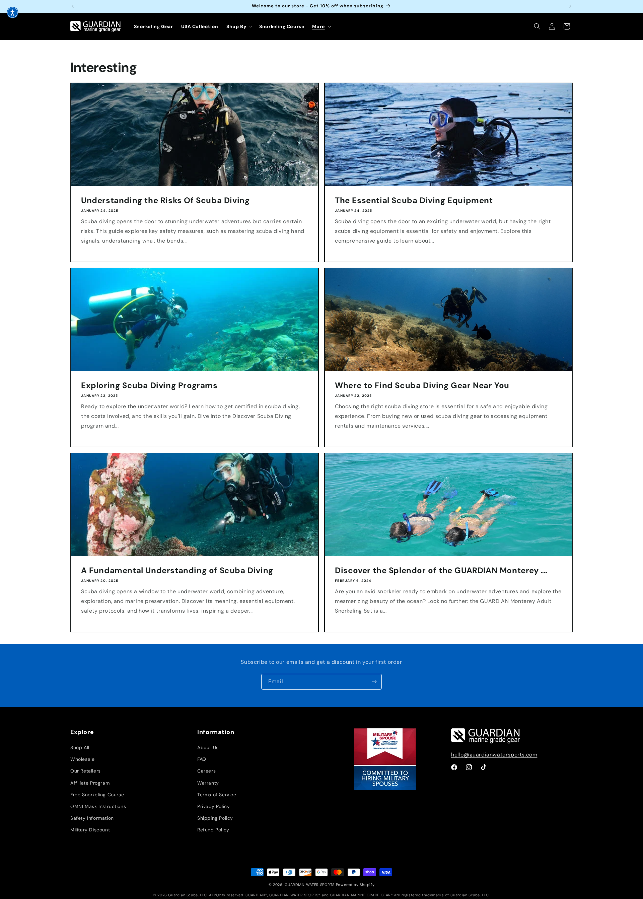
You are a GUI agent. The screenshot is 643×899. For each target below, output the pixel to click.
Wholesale (82, 759)
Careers (206, 771)
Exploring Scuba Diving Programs (149, 385)
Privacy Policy (213, 806)
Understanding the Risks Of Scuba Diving (165, 200)
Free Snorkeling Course (97, 795)
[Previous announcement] (72, 6)
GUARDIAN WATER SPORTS (310, 884)
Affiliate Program (90, 783)
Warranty (208, 783)
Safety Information (92, 818)
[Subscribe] (374, 682)
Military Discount (90, 830)
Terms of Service (216, 795)
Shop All (79, 747)
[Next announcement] (570, 6)
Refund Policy (213, 830)
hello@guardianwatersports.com (494, 754)
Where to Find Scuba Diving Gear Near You (422, 385)
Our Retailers (85, 771)
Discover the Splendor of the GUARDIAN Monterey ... (441, 570)
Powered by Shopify (355, 884)
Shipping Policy (215, 818)
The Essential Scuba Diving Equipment (414, 200)
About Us (208, 747)
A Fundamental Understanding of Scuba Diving (177, 570)
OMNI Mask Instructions (98, 806)
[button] (238, 26)
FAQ (201, 759)
